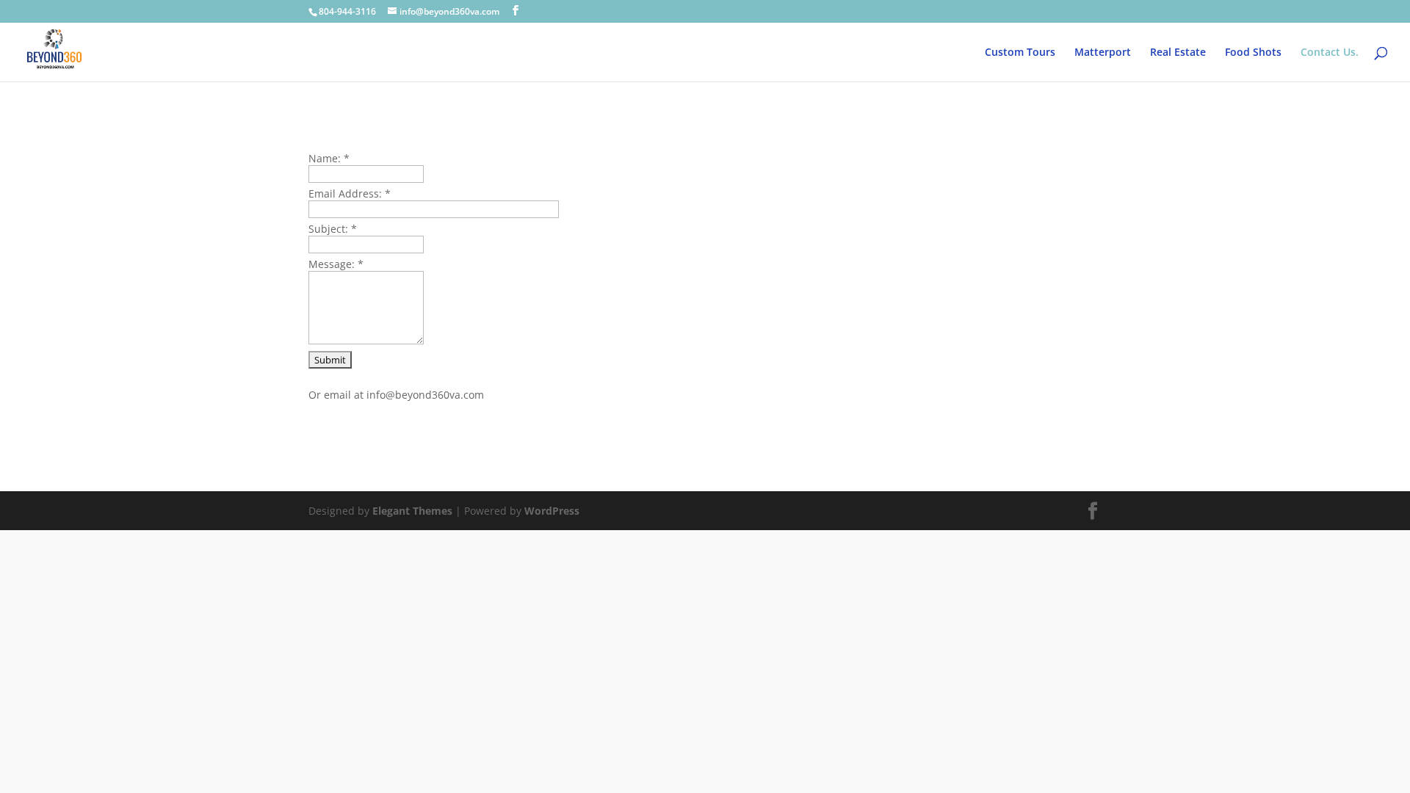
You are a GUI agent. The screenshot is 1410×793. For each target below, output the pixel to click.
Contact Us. (1330, 53)
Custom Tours (1020, 53)
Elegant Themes (412, 511)
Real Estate (1178, 53)
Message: (336, 264)
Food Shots (1253, 53)
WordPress (551, 511)
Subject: (332, 229)
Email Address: (349, 193)
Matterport (1102, 53)
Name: (329, 158)
